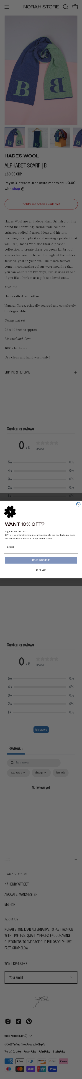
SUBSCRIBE (41, 560)
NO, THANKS (41, 570)
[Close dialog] (78, 504)
